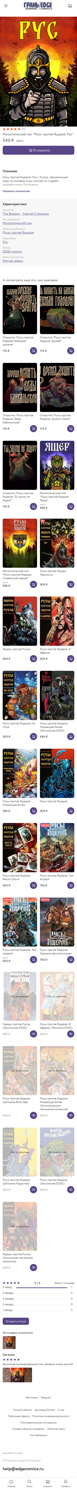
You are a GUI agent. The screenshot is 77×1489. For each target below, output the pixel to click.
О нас (61, 1409)
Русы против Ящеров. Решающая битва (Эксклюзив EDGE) (54, 726)
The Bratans (11, 214)
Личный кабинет (22, 1409)
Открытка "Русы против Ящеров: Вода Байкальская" (18, 418)
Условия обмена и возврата (28, 1428)
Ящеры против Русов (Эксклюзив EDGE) (16, 1025)
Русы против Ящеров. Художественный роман (55, 951)
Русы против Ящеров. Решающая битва (17, 803)
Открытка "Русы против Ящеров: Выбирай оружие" (18, 341)
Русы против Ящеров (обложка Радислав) (16, 1181)
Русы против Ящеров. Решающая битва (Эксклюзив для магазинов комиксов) (54, 1104)
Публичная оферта (19, 1416)
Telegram (46, 1397)
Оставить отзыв (16, 1321)
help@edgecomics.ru (23, 1468)
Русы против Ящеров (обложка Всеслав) (16, 1100)
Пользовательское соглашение (38, 1422)
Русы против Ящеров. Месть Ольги (17, 877)
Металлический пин (17, 223)
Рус (5, 242)
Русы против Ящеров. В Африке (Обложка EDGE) (56, 1025)
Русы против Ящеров (18, 232)
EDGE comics (12, 251)
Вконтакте (32, 1397)
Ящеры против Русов (16, 649)
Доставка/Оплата (45, 1409)
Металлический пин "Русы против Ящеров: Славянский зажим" (17, 574)
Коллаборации (38, 1435)
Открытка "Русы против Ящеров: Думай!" (55, 339)
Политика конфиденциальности (50, 1416)
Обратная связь (56, 1428)
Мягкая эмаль (13, 261)
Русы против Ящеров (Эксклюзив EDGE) (53, 1181)
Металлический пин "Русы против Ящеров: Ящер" (54, 496)
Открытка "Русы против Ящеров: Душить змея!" (55, 417)
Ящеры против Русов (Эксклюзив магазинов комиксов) (18, 1257)
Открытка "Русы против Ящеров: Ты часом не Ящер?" (18, 496)
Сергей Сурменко (36, 214)
